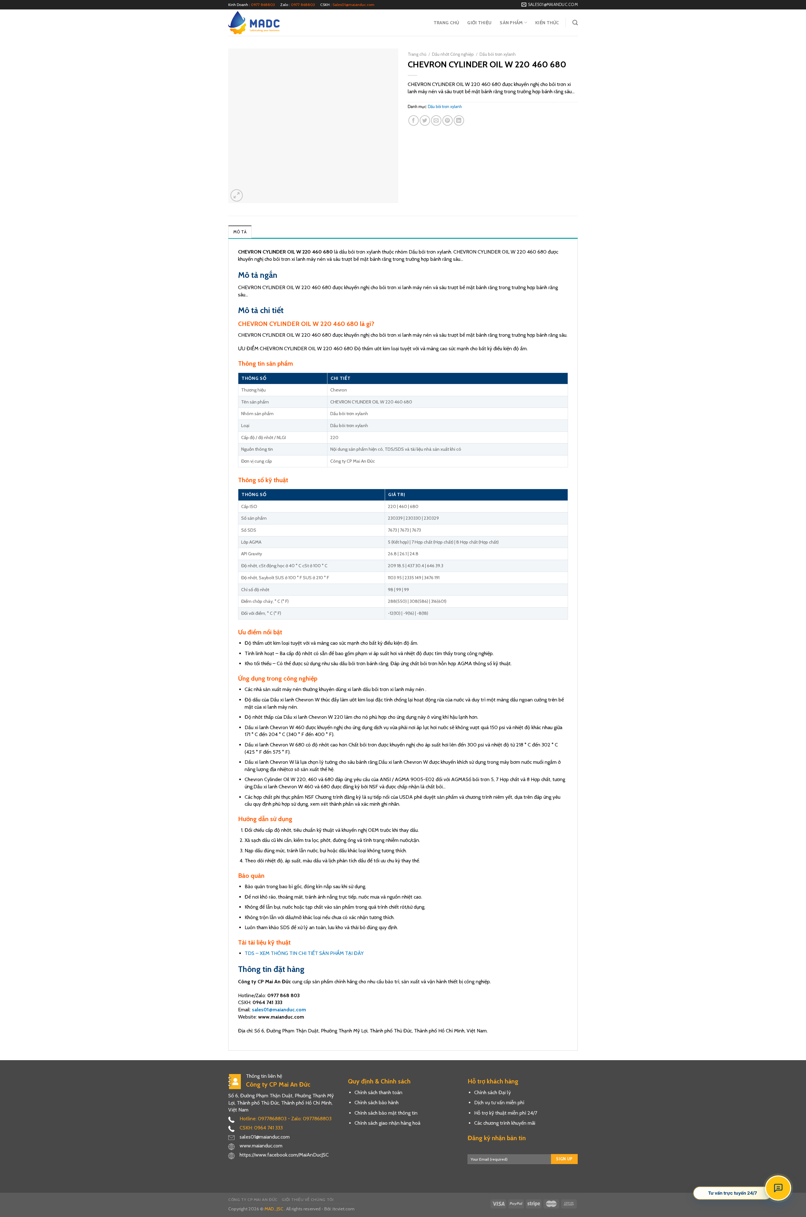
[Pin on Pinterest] (447, 120)
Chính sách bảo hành (377, 1103)
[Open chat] (778, 1188)
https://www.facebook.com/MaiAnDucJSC (284, 1155)
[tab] (240, 232)
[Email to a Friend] (436, 120)
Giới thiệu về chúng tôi (307, 1199)
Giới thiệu (479, 23)
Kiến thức (547, 23)
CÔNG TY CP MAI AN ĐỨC (253, 1199)
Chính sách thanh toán (378, 1092)
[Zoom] (236, 195)
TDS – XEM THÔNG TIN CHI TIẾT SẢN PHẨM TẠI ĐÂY (304, 953)
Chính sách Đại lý (492, 1092)
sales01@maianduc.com (279, 1010)
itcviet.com (343, 1209)
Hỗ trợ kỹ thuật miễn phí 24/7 (505, 1113)
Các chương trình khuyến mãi (504, 1123)
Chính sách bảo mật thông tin (386, 1113)
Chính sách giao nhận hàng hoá (387, 1123)
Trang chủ (446, 23)
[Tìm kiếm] (575, 22)
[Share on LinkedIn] (459, 120)
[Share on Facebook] (413, 120)
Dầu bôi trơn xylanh (498, 54)
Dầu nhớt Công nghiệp (453, 54)
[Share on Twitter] (425, 120)
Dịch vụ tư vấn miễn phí (499, 1103)
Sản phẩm (511, 23)
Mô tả (240, 232)
